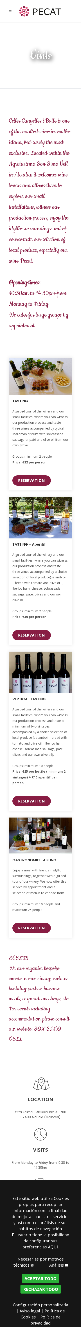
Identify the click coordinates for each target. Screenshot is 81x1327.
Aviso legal (30, 1311)
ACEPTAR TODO (40, 1278)
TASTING (20, 401)
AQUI (53, 1247)
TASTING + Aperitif (29, 544)
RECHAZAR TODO (40, 1289)
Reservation (31, 480)
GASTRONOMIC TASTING (34, 860)
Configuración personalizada (40, 1304)
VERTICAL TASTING (29, 699)
